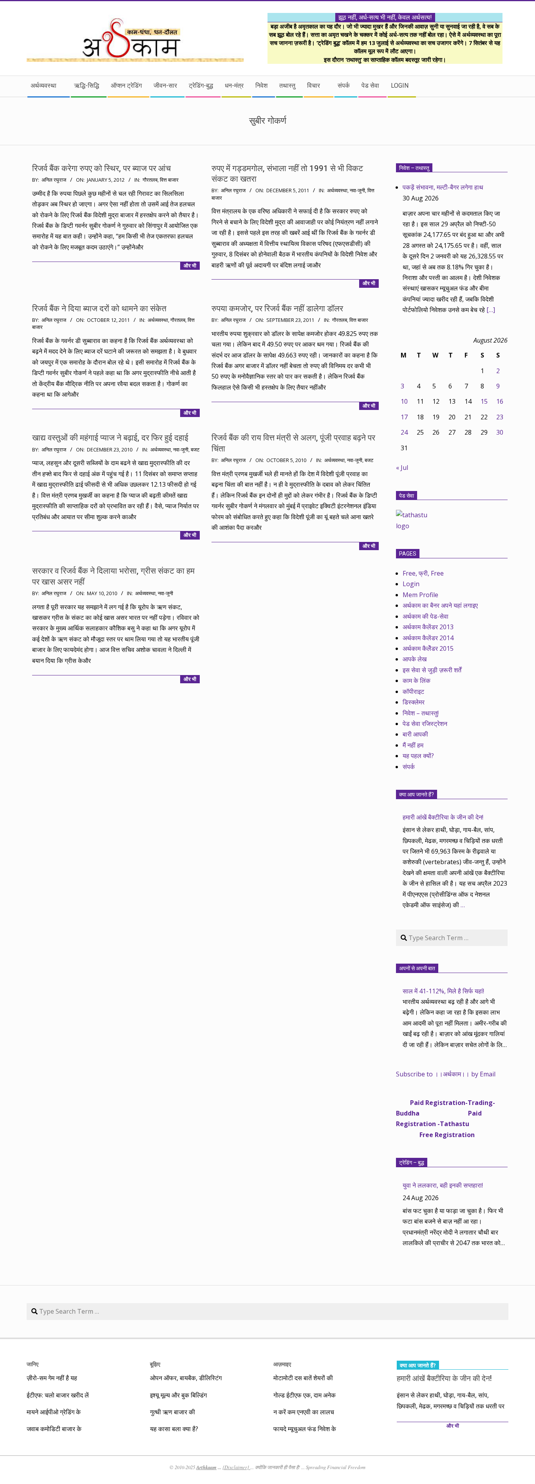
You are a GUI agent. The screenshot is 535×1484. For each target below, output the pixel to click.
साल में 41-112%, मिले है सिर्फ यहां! (443, 991)
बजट (195, 449)
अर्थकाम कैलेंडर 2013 (428, 627)
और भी (190, 265)
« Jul (402, 467)
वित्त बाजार (169, 180)
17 (404, 417)
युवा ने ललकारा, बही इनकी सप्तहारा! (443, 1185)
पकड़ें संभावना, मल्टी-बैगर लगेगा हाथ (443, 187)
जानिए (32, 1364)
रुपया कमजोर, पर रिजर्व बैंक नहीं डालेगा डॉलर (277, 308)
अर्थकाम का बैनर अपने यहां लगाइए (440, 605)
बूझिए (155, 1364)
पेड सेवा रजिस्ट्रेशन (425, 723)
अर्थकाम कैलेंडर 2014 (428, 638)
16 (499, 401)
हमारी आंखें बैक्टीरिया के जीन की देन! (443, 817)
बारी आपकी (415, 734)
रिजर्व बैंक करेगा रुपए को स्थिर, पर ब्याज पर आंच (101, 168)
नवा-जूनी (357, 190)
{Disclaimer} (236, 1467)
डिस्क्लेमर (414, 702)
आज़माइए (282, 1364)
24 (404, 432)
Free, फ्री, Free (423, 573)
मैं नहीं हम (413, 745)
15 (484, 401)
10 (404, 401)
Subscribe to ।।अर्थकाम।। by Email (445, 1074)
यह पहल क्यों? (418, 755)
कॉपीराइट (413, 691)
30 (499, 432)
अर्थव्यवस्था (337, 190)
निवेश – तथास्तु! (421, 713)
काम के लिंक (416, 680)
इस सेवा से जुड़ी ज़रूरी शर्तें (432, 670)
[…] (490, 309)
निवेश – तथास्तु (414, 168)
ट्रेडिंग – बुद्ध (411, 1162)
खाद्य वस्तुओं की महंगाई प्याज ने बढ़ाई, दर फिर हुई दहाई (110, 437)
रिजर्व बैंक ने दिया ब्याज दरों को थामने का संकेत (99, 308)
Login (411, 584)
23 (499, 417)
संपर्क (409, 766)
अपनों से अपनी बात (417, 968)
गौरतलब (150, 180)
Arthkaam (206, 1467)
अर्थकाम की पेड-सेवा (425, 616)
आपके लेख (415, 659)
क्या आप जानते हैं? (416, 794)
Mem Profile (420, 594)
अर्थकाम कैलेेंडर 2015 (428, 648)
